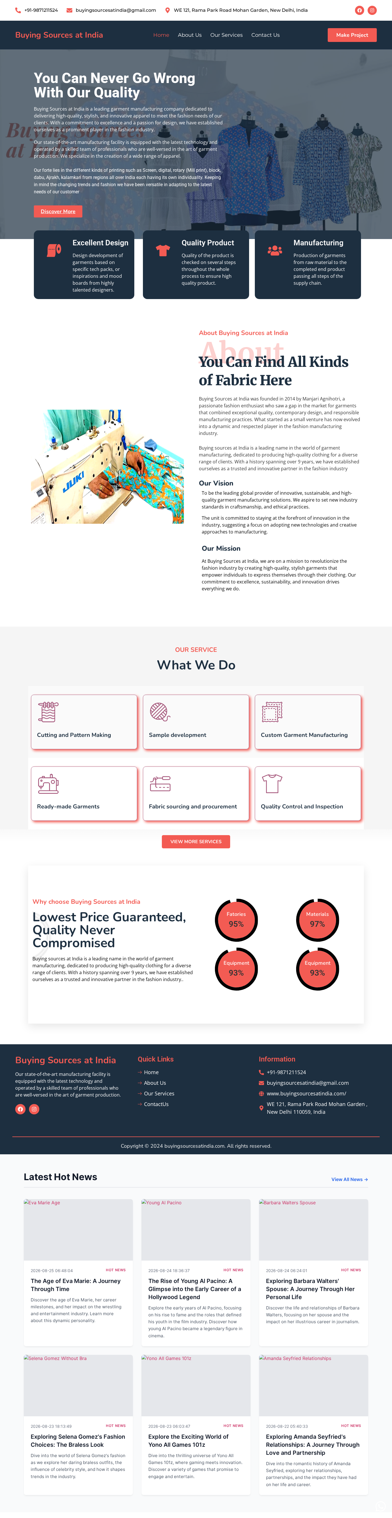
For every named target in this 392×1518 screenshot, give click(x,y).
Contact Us (265, 35)
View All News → (349, 1179)
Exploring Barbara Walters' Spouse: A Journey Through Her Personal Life (310, 1289)
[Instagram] (372, 10)
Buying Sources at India (59, 35)
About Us (190, 35)
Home (161, 35)
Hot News (116, 1270)
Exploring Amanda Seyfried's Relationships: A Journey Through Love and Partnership (313, 1444)
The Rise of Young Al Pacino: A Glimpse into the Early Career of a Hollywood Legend (194, 1289)
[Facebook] (359, 10)
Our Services (226, 35)
